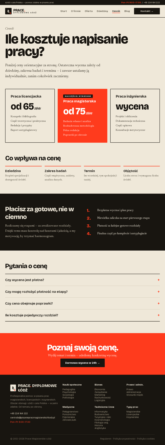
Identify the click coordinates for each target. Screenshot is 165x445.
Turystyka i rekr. (103, 417)
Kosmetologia (102, 420)
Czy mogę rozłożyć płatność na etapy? (36, 292)
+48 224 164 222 (152, 2)
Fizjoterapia (69, 417)
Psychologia (69, 392)
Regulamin (105, 438)
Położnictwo (69, 414)
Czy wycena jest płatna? (24, 280)
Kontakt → (147, 11)
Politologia (68, 397)
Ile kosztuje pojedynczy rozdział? (31, 315)
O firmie (76, 11)
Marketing (100, 395)
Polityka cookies (146, 438)
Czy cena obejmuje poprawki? (29, 303)
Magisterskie (133, 411)
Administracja (133, 392)
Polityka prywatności (124, 438)
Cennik (116, 11)
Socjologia (68, 395)
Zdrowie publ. (69, 420)
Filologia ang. (102, 422)
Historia (99, 425)
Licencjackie (132, 414)
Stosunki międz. (134, 395)
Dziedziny (102, 11)
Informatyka (101, 411)
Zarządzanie (101, 392)
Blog (127, 11)
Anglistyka (100, 428)
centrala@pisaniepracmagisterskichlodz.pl (32, 417)
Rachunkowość (103, 397)
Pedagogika (69, 389)
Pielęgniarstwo (70, 411)
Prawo (129, 389)
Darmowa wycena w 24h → (82, 362)
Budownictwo (102, 414)
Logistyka (100, 400)
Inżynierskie (132, 417)
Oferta (89, 11)
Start (63, 11)
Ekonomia (100, 389)
